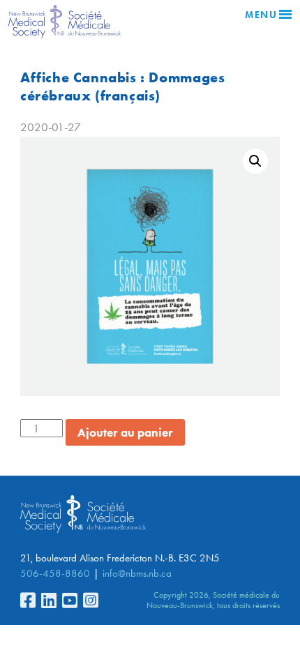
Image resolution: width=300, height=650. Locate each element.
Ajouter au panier (125, 432)
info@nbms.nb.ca (137, 573)
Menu (261, 15)
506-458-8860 (55, 573)
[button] (255, 161)
